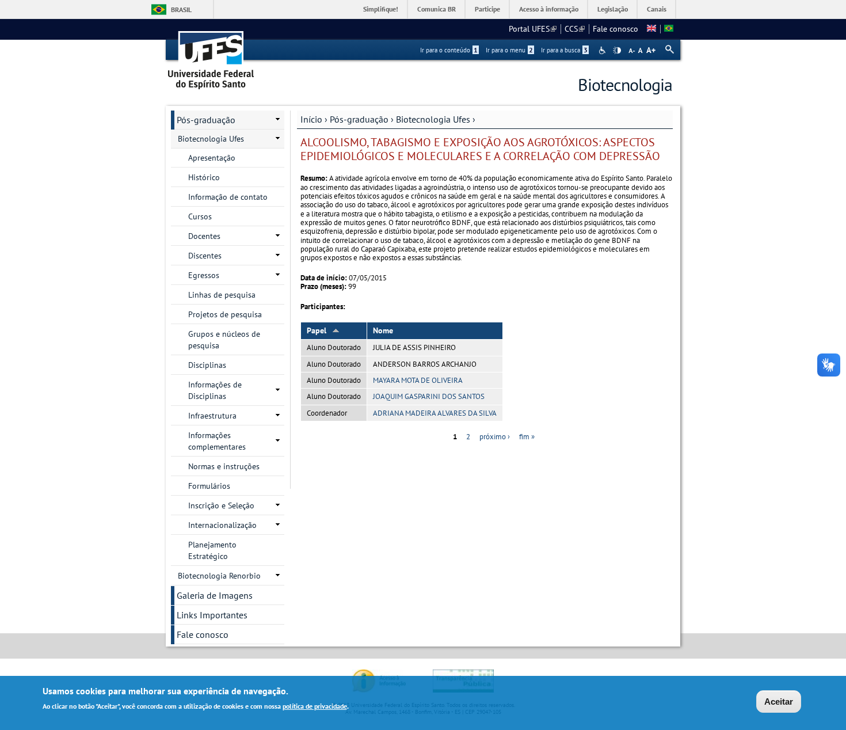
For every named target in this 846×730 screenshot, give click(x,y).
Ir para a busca (564, 50)
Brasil (181, 9)
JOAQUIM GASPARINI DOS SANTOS (429, 396)
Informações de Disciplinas (215, 390)
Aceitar (778, 701)
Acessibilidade (603, 50)
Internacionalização (222, 525)
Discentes (205, 255)
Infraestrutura (212, 415)
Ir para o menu (509, 50)
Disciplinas (207, 365)
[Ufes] (211, 56)
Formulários (209, 486)
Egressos (203, 275)
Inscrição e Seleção (221, 505)
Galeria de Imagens (215, 595)
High (617, 51)
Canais (656, 9)
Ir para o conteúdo (449, 50)
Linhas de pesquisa (222, 295)
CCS (575, 29)
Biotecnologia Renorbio (219, 576)
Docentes (204, 236)
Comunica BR (436, 9)
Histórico (204, 177)
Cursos (200, 216)
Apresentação (211, 158)
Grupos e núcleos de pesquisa (224, 340)
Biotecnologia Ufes (433, 119)
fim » (527, 437)
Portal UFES (533, 29)
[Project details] (651, 29)
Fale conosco (615, 29)
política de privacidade (315, 706)
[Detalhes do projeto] (668, 29)
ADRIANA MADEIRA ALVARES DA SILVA (435, 413)
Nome (383, 330)
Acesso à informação (548, 9)
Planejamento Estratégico (212, 550)
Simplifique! (380, 9)
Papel (316, 330)
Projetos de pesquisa (225, 314)
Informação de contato (228, 197)
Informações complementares (217, 441)
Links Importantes (212, 615)
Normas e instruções (224, 466)
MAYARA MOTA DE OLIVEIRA (418, 380)
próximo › (494, 437)
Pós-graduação (359, 119)
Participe (487, 9)
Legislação (612, 9)
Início (311, 119)
